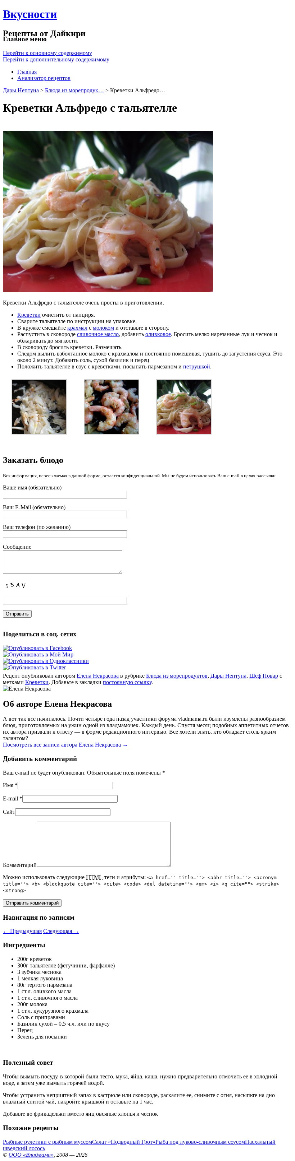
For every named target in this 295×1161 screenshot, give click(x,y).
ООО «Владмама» (31, 1155)
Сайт (9, 812)
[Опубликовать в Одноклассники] (46, 661)
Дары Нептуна (21, 90)
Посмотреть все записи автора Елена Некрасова (65, 745)
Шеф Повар (263, 676)
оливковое (158, 334)
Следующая (61, 931)
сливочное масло (98, 334)
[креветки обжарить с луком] (111, 432)
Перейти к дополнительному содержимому (56, 59)
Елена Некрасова (98, 676)
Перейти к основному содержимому (47, 53)
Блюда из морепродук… (74, 90)
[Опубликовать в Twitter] (34, 667)
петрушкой (196, 366)
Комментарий (20, 865)
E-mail (10, 798)
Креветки (29, 315)
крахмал (77, 328)
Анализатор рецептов (44, 78)
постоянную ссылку (127, 682)
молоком (103, 328)
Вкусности (30, 14)
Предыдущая (22, 931)
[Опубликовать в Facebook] (37, 648)
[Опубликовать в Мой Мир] (38, 654)
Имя (8, 785)
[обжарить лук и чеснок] (39, 432)
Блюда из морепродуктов (177, 676)
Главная (27, 72)
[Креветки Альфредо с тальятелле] (184, 432)
